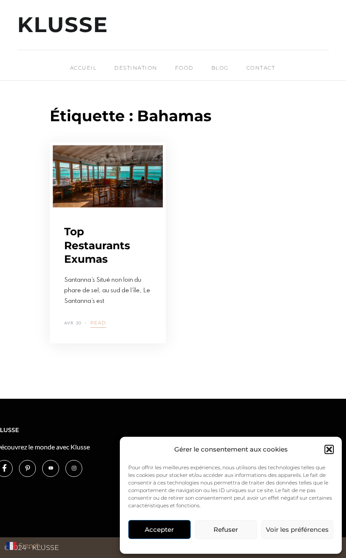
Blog (220, 68)
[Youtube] (50, 468)
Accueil (83, 68)
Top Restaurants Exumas (97, 245)
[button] (329, 449)
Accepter (159, 529)
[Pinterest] (27, 468)
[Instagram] (73, 468)
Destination (135, 68)
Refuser (226, 529)
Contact (261, 68)
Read (98, 323)
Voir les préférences (297, 529)
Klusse (62, 24)
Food (184, 68)
